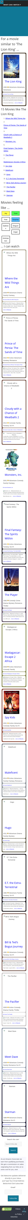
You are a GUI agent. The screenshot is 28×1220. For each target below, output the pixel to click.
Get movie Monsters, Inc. (8, 487)
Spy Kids (8, 166)
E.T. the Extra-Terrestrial (15, 178)
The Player (9, 155)
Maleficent (9, 170)
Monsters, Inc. (10, 141)
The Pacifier (10, 187)
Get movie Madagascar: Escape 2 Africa (11, 673)
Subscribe (13, 1198)
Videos (17, 1209)
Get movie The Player (7, 610)
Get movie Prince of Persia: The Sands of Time (12, 364)
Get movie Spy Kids (7, 730)
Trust (15, 213)
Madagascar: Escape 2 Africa (14, 162)
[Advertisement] (14, 21)
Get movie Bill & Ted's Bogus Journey (11, 959)
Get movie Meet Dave (7, 1069)
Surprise (15, 219)
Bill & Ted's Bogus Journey (16, 183)
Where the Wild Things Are (15, 118)
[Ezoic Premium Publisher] (7, 1210)
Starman (9, 195)
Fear (5, 219)
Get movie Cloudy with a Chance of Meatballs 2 (13, 429)
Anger (15, 232)
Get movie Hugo (6, 840)
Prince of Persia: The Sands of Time (15, 126)
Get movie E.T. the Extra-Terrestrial (10, 899)
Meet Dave (10, 191)
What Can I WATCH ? (12, 5)
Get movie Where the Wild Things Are (11, 299)
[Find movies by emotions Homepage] (1, 2)
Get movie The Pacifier (7, 1014)
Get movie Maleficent (7, 785)
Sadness (6, 227)
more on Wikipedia (19, 102)
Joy (5, 213)
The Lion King (13, 81)
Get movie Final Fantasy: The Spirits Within (12, 551)
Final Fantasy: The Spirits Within (13, 149)
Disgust (15, 226)
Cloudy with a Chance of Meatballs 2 (13, 136)
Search (13, 1150)
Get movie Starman (7, 1124)
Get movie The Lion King (8, 94)
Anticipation (6, 239)
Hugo (8, 174)
